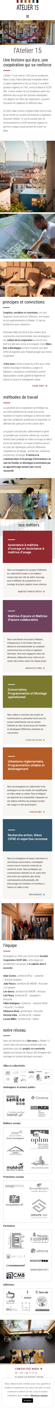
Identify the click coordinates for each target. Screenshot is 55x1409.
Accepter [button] (27, 1400)
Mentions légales (39, 1395)
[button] (27, 16)
